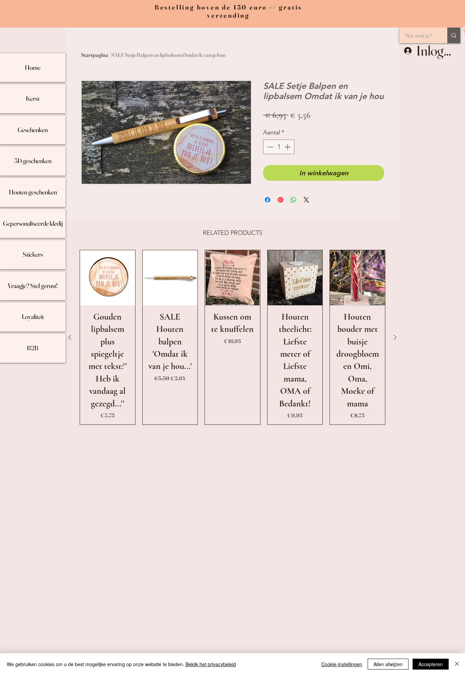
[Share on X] (306, 200)
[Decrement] (269, 147)
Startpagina (94, 54)
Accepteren (430, 664)
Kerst (32, 98)
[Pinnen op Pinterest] (280, 200)
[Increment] (288, 147)
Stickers (33, 254)
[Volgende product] (395, 337)
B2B (32, 348)
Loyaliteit (33, 316)
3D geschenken (32, 161)
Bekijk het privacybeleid (211, 664)
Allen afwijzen (388, 664)
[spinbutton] (279, 147)
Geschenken (33, 130)
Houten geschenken (33, 192)
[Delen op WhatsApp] (293, 200)
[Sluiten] (457, 664)
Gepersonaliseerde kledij (33, 223)
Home (33, 67)
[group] (232, 337)
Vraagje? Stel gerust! (33, 286)
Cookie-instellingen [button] (341, 664)
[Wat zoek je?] (453, 35)
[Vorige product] (70, 337)
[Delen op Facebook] (267, 200)
